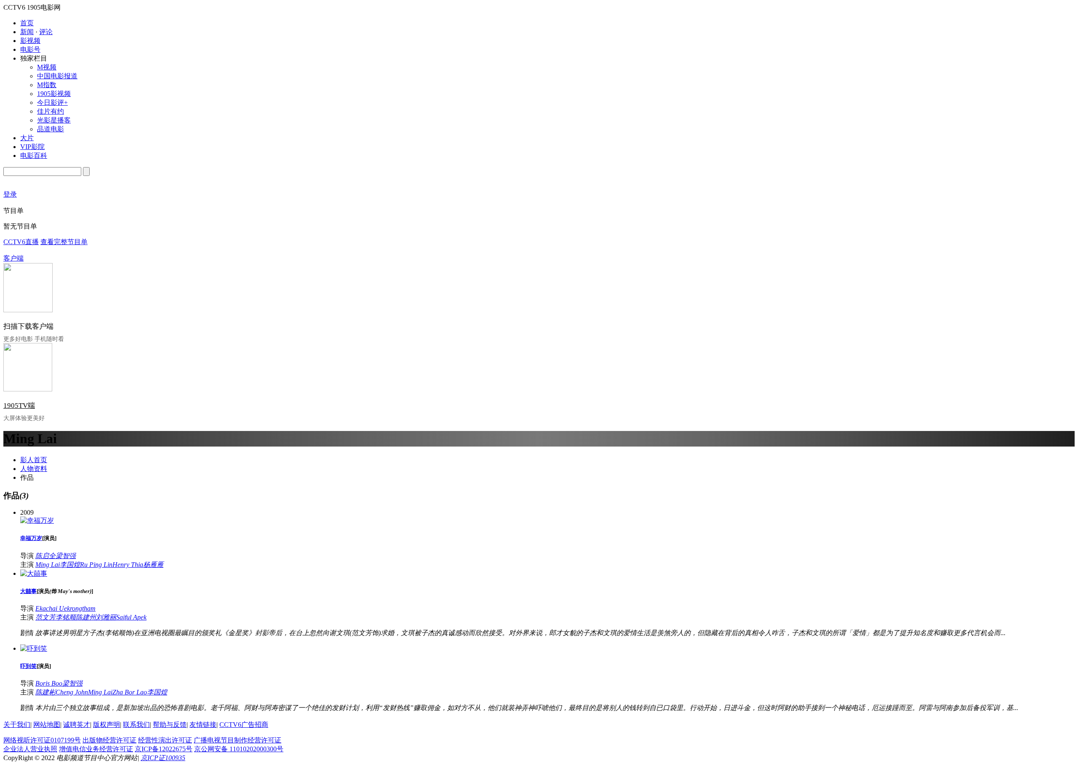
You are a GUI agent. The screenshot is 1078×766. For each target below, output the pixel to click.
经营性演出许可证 (165, 740)
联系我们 (136, 724)
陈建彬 (45, 692)
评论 (46, 31)
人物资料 (33, 468)
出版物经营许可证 (109, 740)
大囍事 (28, 591)
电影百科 (33, 155)
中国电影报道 (57, 76)
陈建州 (86, 617)
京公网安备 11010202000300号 (238, 749)
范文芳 (45, 617)
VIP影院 (32, 146)
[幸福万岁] (37, 520)
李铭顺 (66, 617)
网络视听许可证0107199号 (42, 740)
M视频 (46, 67)
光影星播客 (54, 120)
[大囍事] (33, 573)
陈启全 (45, 555)
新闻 (27, 31)
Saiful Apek (131, 617)
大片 (27, 137)
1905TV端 (19, 406)
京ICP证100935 (163, 757)
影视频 (30, 40)
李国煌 (70, 564)
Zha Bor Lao (129, 692)
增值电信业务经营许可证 (96, 749)
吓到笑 (28, 666)
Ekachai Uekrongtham (65, 608)
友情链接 (202, 724)
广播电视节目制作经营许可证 (237, 740)
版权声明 (106, 724)
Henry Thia (127, 564)
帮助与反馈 (170, 724)
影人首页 (33, 459)
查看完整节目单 (64, 241)
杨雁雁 (153, 564)
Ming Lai (47, 564)
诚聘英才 (76, 724)
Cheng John (72, 692)
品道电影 (50, 129)
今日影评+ (52, 102)
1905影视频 (54, 93)
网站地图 (46, 724)
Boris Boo (48, 683)
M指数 (46, 84)
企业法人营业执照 (30, 749)
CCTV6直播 (21, 241)
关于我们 (16, 724)
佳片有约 (50, 111)
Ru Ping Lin (96, 564)
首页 (27, 23)
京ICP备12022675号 (163, 749)
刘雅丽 (106, 617)
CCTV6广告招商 (243, 724)
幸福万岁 (31, 538)
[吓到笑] (33, 648)
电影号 (30, 49)
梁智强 (66, 555)
